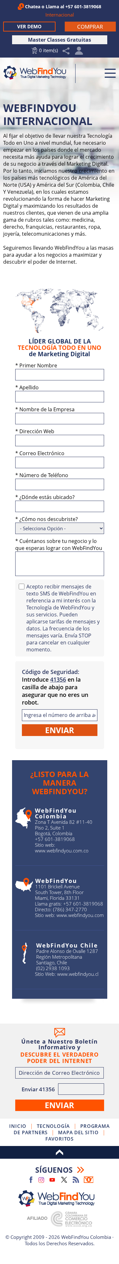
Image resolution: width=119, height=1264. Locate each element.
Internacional (59, 14)
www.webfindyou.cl (77, 974)
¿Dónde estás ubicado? (45, 497)
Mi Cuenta (79, 52)
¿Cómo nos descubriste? (46, 519)
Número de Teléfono (41, 475)
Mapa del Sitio (78, 1132)
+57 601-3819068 (83, 6)
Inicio (17, 1126)
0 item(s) (48, 50)
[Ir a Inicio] (37, 73)
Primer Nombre (36, 365)
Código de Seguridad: (50, 672)
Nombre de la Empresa (45, 409)
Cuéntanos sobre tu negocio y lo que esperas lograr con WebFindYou (58, 545)
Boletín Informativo (88, 1179)
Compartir (66, 51)
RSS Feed (76, 1179)
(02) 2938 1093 (53, 968)
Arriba (59, 1152)
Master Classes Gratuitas (59, 39)
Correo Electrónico (39, 453)
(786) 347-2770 (70, 909)
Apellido (27, 387)
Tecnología (53, 1126)
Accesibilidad (59, 1250)
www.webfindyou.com (80, 915)
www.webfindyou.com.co (62, 850)
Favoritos (59, 1139)
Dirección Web (34, 431)
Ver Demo (29, 26)
